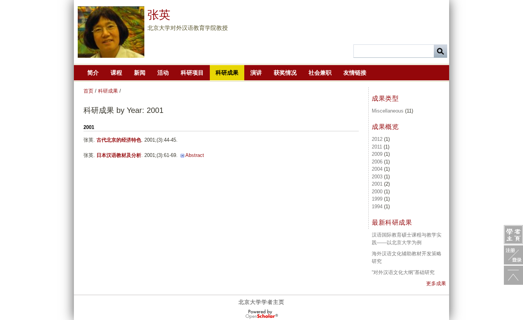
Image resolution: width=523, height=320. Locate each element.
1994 (377, 206)
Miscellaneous (388, 111)
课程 (116, 72)
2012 (377, 139)
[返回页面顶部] (513, 275)
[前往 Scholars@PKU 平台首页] (513, 234)
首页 (88, 91)
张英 (158, 14)
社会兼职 (320, 72)
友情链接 (354, 72)
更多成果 (436, 283)
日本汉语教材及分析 (118, 155)
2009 (377, 154)
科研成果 (227, 72)
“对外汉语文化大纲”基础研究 (403, 272)
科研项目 (192, 72)
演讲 (256, 72)
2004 (377, 169)
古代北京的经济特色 (118, 140)
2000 (377, 191)
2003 (377, 177)
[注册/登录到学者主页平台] (513, 254)
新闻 (139, 72)
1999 (377, 199)
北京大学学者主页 (261, 302)
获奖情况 (285, 72)
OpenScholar (261, 314)
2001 (377, 184)
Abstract (194, 155)
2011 (377, 147)
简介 (93, 72)
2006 (377, 162)
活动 (163, 72)
